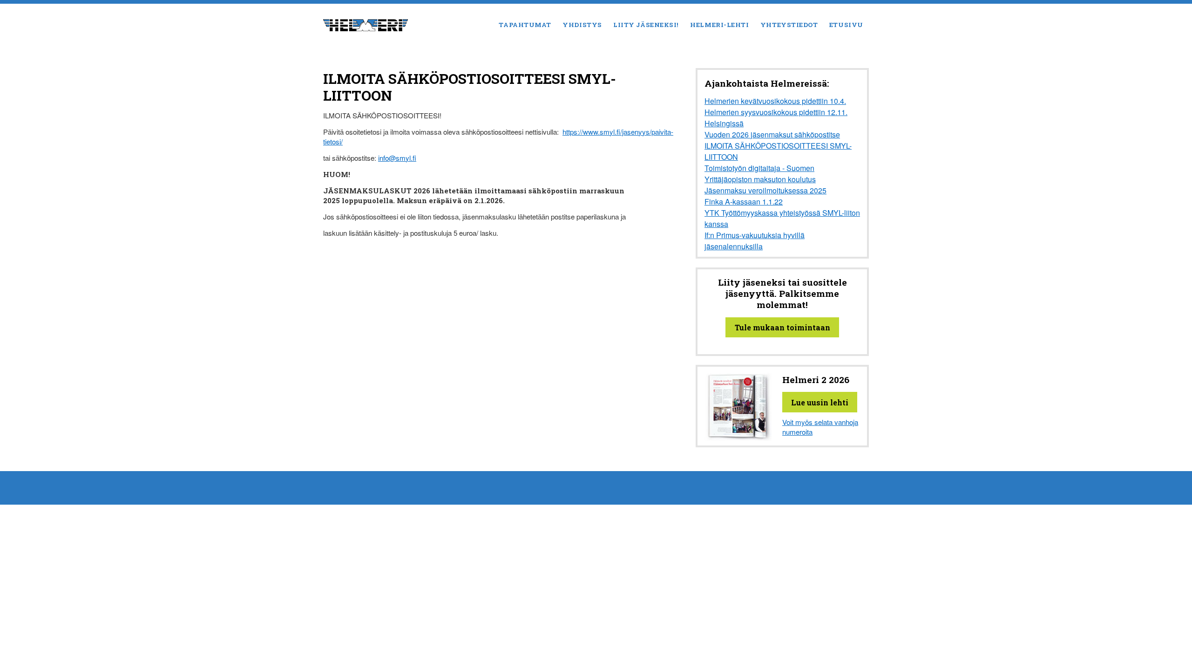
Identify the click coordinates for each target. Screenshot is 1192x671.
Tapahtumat (525, 25)
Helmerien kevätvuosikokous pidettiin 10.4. (775, 101)
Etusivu (846, 25)
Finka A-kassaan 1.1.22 (743, 201)
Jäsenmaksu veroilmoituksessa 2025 (765, 190)
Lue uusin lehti (819, 402)
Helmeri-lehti (719, 25)
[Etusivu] (365, 24)
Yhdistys (582, 25)
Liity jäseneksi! (646, 25)
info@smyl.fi (397, 158)
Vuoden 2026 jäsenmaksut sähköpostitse (772, 134)
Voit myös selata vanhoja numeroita (820, 427)
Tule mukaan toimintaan (782, 327)
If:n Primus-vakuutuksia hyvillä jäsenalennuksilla (754, 241)
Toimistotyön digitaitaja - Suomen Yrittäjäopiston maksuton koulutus (760, 174)
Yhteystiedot (789, 25)
